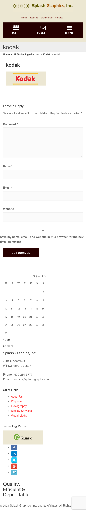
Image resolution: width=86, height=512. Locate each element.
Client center (47, 17)
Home (24, 17)
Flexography (19, 406)
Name (7, 166)
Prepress (16, 401)
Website (8, 209)
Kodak (46, 54)
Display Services (21, 411)
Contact (59, 17)
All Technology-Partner (26, 54)
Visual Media (19, 415)
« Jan (6, 339)
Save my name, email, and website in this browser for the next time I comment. (42, 239)
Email (7, 187)
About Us (34, 17)
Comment (10, 124)
